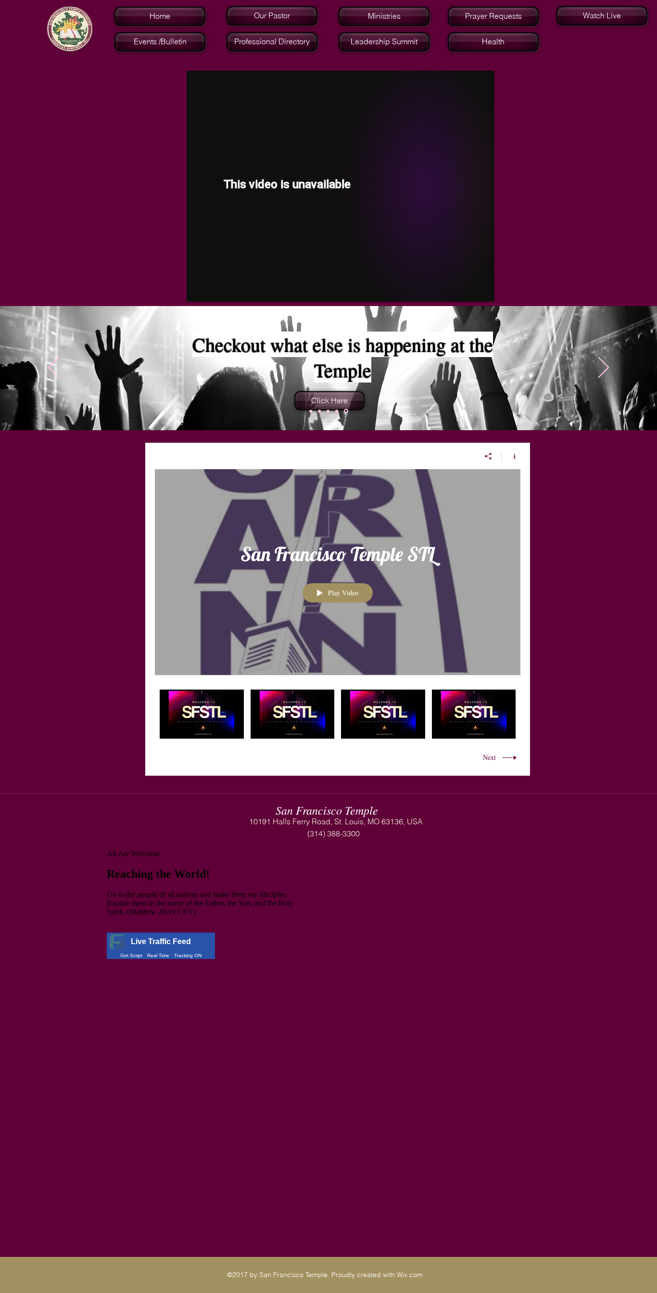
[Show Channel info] (511, 456)
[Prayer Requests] (336, 411)
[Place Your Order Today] (328, 411)
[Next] (603, 368)
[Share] (488, 456)
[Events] (346, 411)
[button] (271, 41)
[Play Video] (201, 714)
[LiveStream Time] (310, 411)
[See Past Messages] (319, 411)
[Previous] (53, 368)
